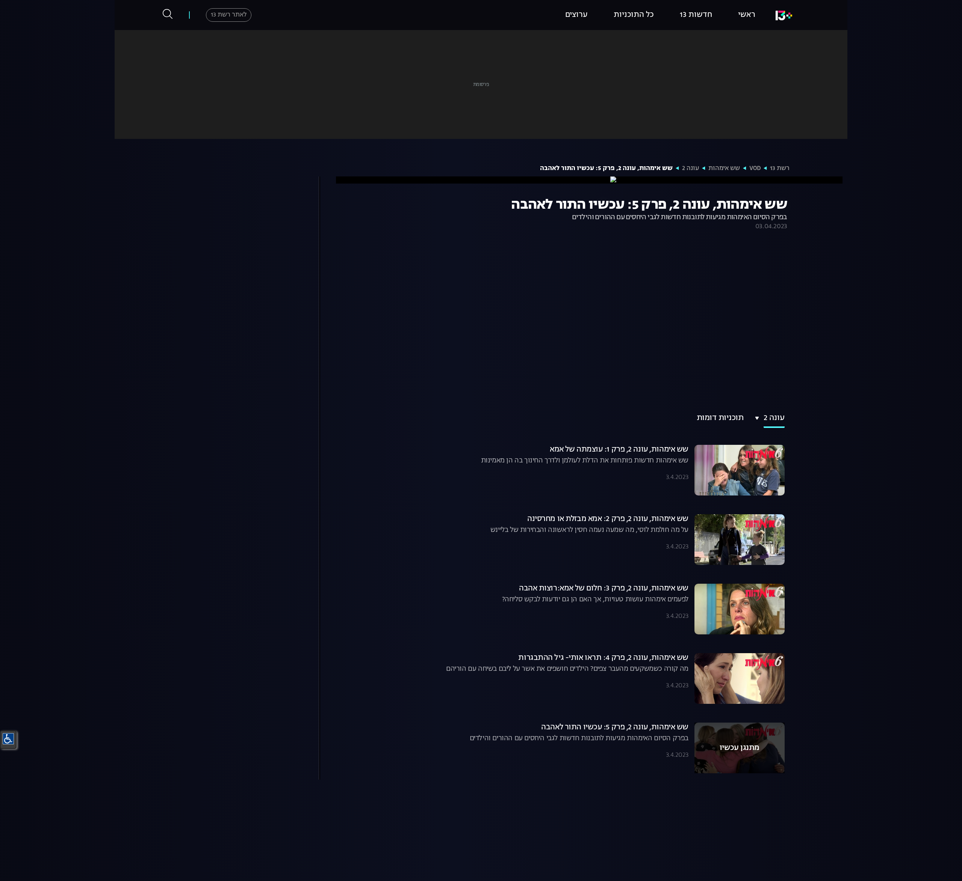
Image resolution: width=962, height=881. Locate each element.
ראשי (746, 15)
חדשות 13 (696, 15)
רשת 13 (780, 168)
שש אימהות (724, 168)
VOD (755, 168)
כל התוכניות (634, 15)
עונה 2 (690, 168)
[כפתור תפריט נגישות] (8, 738)
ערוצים (576, 15)
